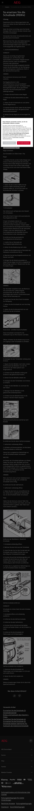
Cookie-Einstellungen (9, 142)
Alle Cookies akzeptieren (23, 142)
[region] (17, 132)
